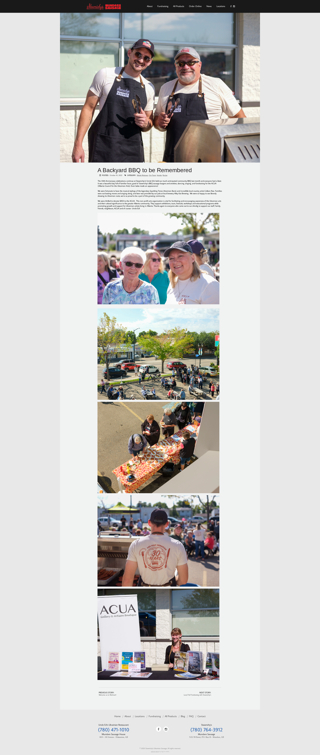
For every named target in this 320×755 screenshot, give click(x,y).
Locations (220, 6)
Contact (202, 716)
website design (155, 751)
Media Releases (142, 175)
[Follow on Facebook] (231, 6)
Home (117, 716)
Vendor (159, 175)
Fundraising (162, 6)
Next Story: (197, 693)
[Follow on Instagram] (234, 6)
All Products (178, 6)
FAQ (191, 716)
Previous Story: (107, 693)
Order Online (195, 6)
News (209, 6)
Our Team (152, 175)
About (149, 6)
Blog (183, 716)
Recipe (165, 175)
